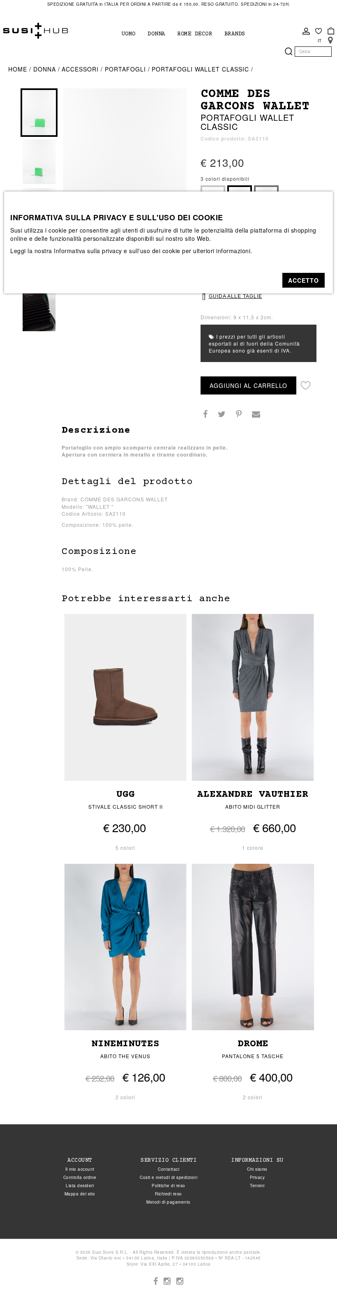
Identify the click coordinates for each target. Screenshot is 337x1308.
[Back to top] (314, 1285)
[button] (303, 280)
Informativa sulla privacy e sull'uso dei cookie (117, 251)
